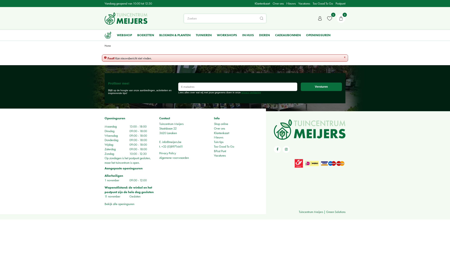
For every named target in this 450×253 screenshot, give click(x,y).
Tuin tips (218, 142)
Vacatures (220, 155)
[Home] (108, 35)
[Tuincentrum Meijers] (126, 18)
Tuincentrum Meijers (171, 124)
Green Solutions (335, 212)
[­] (277, 149)
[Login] (320, 18)
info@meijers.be (171, 142)
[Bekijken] (341, 18)
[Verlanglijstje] (329, 18)
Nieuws (218, 137)
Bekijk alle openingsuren (119, 204)
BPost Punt (220, 151)
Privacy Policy (167, 153)
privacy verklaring (251, 92)
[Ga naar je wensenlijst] (330, 18)
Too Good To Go (224, 146)
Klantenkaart (221, 133)
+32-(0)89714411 (172, 146)
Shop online (221, 124)
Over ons (219, 128)
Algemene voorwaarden (174, 158)
